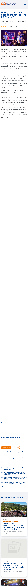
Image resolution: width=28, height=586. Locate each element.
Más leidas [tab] (16, 447)
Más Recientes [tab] (6, 447)
